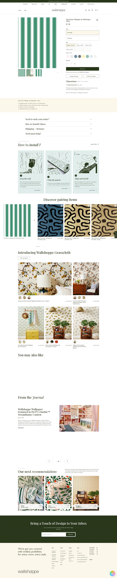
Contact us (79, 553)
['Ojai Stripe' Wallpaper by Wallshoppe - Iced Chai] (95, 56)
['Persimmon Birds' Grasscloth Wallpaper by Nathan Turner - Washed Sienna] (29, 298)
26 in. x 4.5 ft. (80, 45)
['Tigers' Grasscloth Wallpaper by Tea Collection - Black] (52, 342)
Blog (61, 564)
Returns (70, 553)
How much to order (71, 558)
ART (49, 4)
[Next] (68, 461)
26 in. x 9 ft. (88, 45)
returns (86, 92)
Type (67, 29)
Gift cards (71, 561)
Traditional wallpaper (54, 551)
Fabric (53, 568)
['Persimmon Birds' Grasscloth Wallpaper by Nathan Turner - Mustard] (20, 298)
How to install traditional (82, 559)
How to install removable (82, 557)
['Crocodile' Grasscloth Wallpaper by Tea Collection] (20, 342)
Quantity (68, 60)
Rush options (71, 555)
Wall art (53, 565)
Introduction (62, 551)
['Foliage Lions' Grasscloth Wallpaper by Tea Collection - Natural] (75, 342)
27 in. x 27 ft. (87, 49)
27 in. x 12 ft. (78, 49)
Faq (78, 551)
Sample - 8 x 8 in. (71, 45)
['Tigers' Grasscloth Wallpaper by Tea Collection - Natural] (47, 342)
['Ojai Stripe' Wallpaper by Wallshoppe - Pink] (68, 56)
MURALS (42, 4)
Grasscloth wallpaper (54, 558)
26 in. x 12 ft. (70, 49)
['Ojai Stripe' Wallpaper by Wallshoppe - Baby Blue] (91, 56)
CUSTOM (81, 4)
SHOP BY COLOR (91, 4)
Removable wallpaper (54, 555)
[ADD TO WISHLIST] (97, 20)
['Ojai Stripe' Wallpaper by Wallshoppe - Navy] (76, 56)
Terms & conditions (81, 555)
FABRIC (55, 4)
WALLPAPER (25, 4)
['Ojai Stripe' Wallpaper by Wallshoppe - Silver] (72, 56)
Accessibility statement (81, 561)
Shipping (70, 551)
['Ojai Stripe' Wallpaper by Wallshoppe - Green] (87, 56)
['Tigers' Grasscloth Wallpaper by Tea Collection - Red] (56, 342)
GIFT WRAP (73, 4)
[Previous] (49, 461)
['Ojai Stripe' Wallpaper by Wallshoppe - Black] (80, 56)
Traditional (69, 38)
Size (67, 42)
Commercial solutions (62, 556)
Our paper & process (62, 559)
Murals (53, 563)
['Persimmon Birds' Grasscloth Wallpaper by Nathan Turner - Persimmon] (24, 298)
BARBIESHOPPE (64, 4)
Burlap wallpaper (55, 561)
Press (61, 562)
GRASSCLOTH (34, 4)
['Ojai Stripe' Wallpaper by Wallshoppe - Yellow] (83, 56)
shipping (80, 92)
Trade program (63, 553)
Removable (69, 32)
